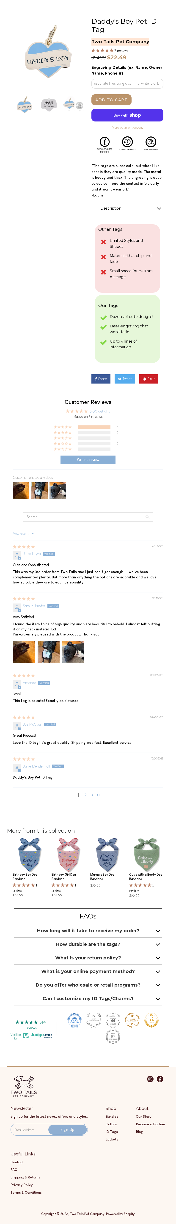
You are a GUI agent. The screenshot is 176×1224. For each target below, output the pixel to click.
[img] (24, 547)
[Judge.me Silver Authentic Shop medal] (93, 1020)
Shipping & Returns (25, 1177)
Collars (111, 1124)
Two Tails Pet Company (87, 1214)
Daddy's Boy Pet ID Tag (124, 25)
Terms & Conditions (26, 1192)
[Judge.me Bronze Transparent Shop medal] (132, 1020)
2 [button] (86, 795)
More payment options (127, 127)
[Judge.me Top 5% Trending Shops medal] (113, 1036)
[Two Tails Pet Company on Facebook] (160, 1081)
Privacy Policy (22, 1185)
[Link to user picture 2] (49, 652)
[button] (102, 50)
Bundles (112, 1116)
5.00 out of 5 (100, 411)
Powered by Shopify (120, 1214)
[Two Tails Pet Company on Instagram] (150, 1081)
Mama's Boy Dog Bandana (102, 877)
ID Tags (112, 1132)
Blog (139, 1132)
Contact (17, 1162)
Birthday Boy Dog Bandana (25, 877)
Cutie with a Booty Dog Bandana (145, 877)
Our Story (143, 1116)
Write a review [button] (88, 460)
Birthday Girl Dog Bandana (64, 877)
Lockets (112, 1139)
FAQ (14, 1170)
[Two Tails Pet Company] (24, 1096)
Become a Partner (150, 1124)
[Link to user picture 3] (73, 652)
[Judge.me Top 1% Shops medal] (151, 1020)
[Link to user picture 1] (24, 652)
